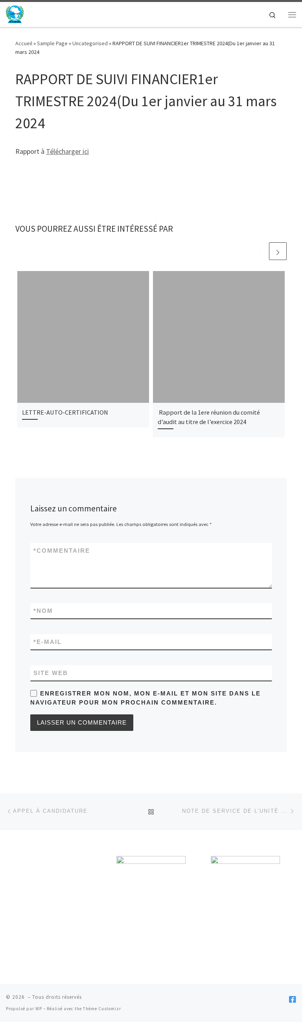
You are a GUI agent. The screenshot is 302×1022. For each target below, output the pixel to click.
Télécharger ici (67, 151)
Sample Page (52, 43)
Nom (43, 610)
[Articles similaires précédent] (259, 251)
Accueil (23, 43)
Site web (50, 673)
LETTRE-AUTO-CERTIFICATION (65, 412)
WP (38, 1008)
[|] (15, 13)
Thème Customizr (102, 1008)
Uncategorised (90, 43)
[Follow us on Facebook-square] (292, 999)
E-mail (47, 641)
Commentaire (61, 550)
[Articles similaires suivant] (278, 251)
